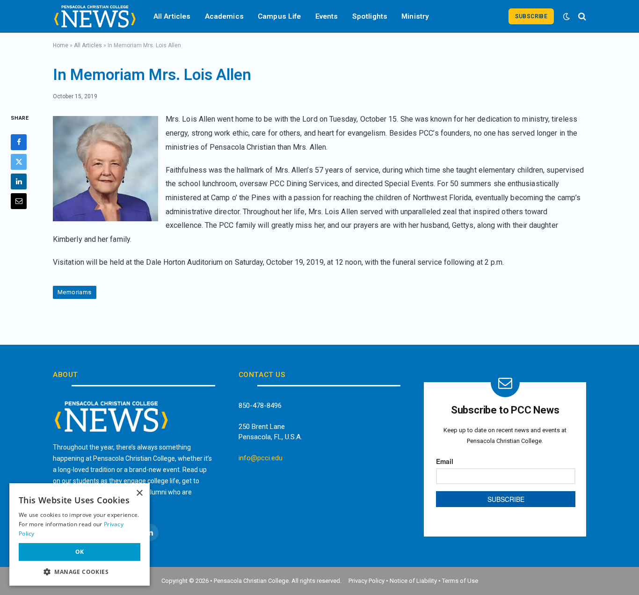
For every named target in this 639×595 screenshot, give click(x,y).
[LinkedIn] (19, 181)
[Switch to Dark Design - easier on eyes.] (566, 16)
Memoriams (75, 292)
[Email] (19, 201)
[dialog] (79, 534)
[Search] (581, 16)
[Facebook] (19, 142)
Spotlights (370, 16)
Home (60, 45)
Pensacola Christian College (251, 580)
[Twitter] (19, 162)
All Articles (172, 16)
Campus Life (279, 16)
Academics (224, 16)
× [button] (139, 493)
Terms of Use (460, 580)
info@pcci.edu (261, 458)
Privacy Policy (367, 580)
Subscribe (531, 16)
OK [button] (79, 552)
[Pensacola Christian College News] (95, 16)
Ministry (415, 16)
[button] (79, 571)
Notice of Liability (413, 580)
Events (326, 16)
